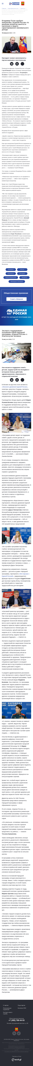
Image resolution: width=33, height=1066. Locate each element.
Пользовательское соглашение (16, 1045)
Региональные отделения (7, 1008)
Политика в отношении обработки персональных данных (16, 1049)
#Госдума (22, 273)
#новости (24, 277)
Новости (22, 8)
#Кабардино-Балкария (17, 281)
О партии (5, 1005)
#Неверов (10, 269)
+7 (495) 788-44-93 (17, 1020)
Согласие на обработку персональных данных (16, 1051)
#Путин (22, 269)
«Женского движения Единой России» (15, 387)
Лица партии (21, 1005)
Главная (4, 8)
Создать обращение (16, 299)
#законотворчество (10, 277)
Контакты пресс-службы (8, 1013)
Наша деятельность (13, 8)
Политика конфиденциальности (16, 1047)
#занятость (11, 273)
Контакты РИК (22, 1008)
